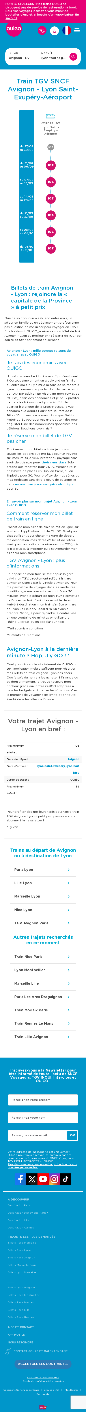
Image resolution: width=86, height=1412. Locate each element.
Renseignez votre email (29, 1135)
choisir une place (53, 462)
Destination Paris (19, 1205)
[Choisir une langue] (66, 30)
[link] (20, 1179)
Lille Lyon (23, 883)
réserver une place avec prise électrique (44, 484)
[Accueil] (14, 30)
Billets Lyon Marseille (22, 1272)
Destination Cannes (21, 1227)
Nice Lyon (23, 910)
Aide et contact (21, 1327)
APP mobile (16, 1334)
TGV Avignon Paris (31, 923)
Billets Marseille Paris (22, 1265)
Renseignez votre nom (28, 1117)
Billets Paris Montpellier (23, 1295)
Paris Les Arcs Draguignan (38, 997)
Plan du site (43, 1394)
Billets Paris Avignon (21, 1257)
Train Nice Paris (28, 957)
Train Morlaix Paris (31, 1010)
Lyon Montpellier (29, 970)
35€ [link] (51, 147)
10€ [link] (51, 165)
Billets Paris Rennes (21, 1317)
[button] (43, 1364)
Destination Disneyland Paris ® (28, 1212)
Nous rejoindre (20, 1342)
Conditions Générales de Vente (21, 1390)
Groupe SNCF (52, 1390)
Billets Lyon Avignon (21, 1287)
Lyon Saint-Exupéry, (51, 766)
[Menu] (77, 30)
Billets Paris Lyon (19, 1250)
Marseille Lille (26, 983)
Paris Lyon (23, 870)
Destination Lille (18, 1220)
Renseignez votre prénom (30, 1100)
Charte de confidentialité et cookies (43, 1381)
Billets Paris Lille (19, 1310)
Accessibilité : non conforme (43, 1377)
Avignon (73, 759)
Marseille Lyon (27, 896)
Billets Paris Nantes (21, 1302)
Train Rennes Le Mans (33, 1023)
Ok (72, 1135)
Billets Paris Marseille (22, 1242)
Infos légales (71, 1390)
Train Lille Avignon (31, 1037)
